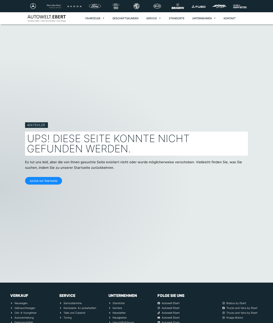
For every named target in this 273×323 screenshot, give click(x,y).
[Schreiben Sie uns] (265, 282)
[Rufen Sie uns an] (265, 267)
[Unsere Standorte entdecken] (265, 297)
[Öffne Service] (160, 18)
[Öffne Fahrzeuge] (103, 18)
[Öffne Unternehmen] (215, 18)
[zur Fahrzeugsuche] (265, 312)
